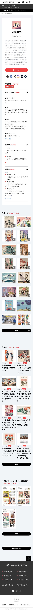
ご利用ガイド (8, 580)
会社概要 (4, 604)
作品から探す (23, 571)
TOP (2, 13)
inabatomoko (8, 13)
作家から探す (8, 571)
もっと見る (8, 138)
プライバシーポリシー (26, 604)
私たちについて (24, 580)
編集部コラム (23, 575)
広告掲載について (13, 604)
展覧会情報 (7, 575)
